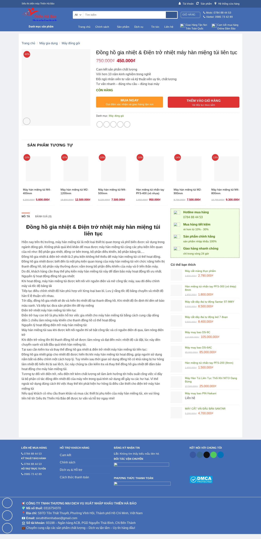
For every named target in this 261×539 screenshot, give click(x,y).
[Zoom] (26, 121)
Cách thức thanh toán (74, 477)
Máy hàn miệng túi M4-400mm (37, 191)
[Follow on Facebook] (193, 455)
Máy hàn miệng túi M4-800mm (225, 191)
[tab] (26, 216)
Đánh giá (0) (43, 216)
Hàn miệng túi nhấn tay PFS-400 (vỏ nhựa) (150, 191)
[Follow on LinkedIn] (220, 455)
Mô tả (26, 216)
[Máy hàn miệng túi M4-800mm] (226, 168)
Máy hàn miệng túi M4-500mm (112, 191)
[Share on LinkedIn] (127, 124)
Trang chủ (84, 26)
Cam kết (65, 455)
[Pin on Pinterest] (120, 124)
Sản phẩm (123, 26)
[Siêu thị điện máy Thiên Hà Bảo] (44, 15)
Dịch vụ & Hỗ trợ (71, 469)
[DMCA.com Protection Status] (201, 479)
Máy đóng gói (71, 43)
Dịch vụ (138, 26)
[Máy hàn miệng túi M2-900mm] (189, 168)
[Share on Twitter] (106, 124)
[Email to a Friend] (113, 124)
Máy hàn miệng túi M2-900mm (188, 191)
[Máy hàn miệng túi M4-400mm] (38, 168)
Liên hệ (168, 26)
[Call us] (213, 455)
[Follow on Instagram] (200, 455)
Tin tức (155, 26)
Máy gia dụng (48, 43)
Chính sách (102, 26)
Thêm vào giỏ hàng (203, 100)
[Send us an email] (206, 455)
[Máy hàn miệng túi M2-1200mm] (75, 168)
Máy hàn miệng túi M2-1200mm (74, 191)
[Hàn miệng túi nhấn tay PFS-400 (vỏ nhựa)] (151, 168)
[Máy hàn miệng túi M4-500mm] (113, 168)
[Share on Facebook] (99, 124)
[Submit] (171, 15)
